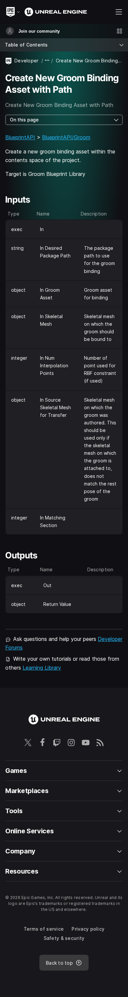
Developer (26, 60)
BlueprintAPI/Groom (66, 137)
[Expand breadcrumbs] (47, 60)
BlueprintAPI (20, 137)
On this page (24, 119)
